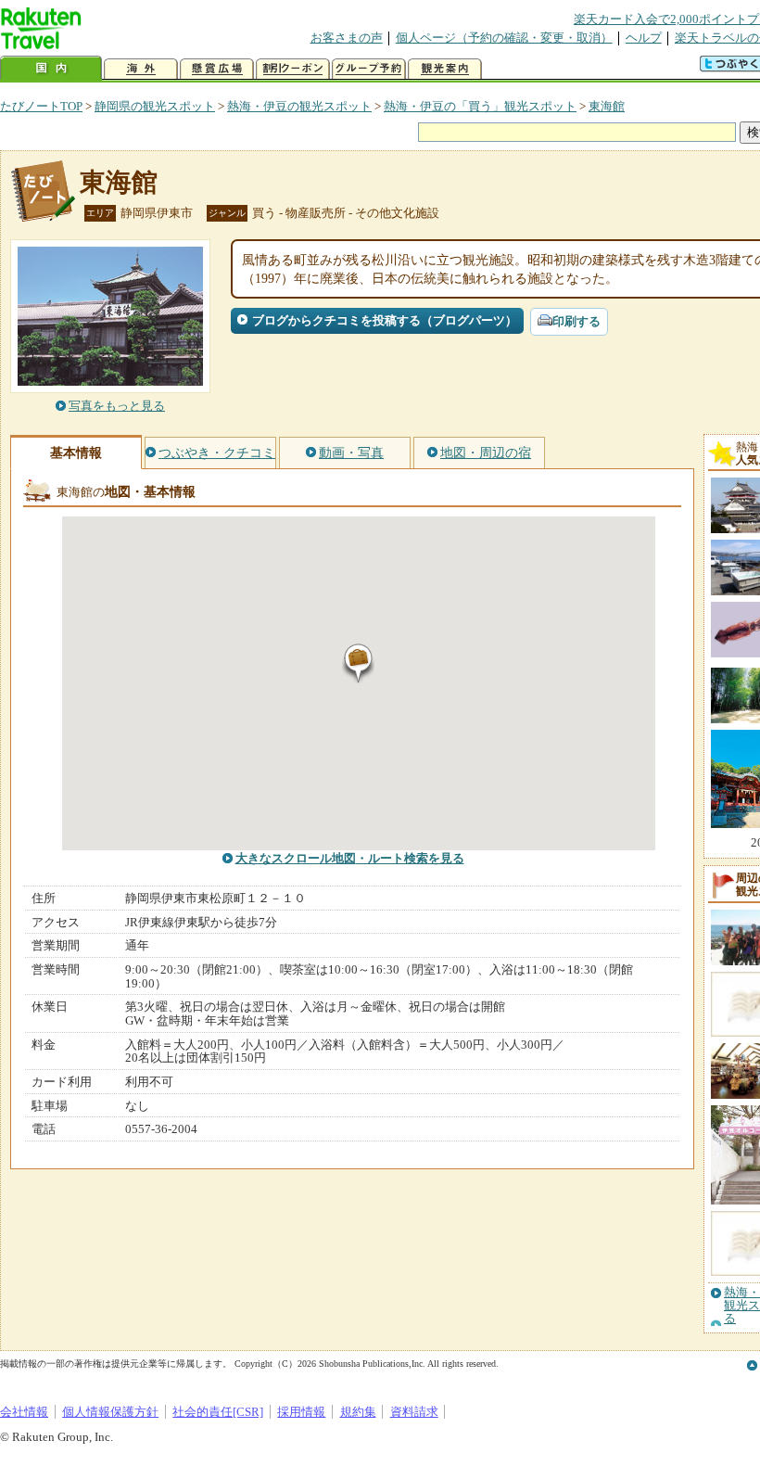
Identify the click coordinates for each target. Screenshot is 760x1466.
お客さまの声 (346, 38)
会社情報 (24, 1412)
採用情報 (301, 1412)
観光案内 (445, 69)
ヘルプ (644, 38)
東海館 (607, 106)
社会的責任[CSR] (217, 1412)
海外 (141, 69)
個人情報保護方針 (110, 1412)
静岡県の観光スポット (155, 106)
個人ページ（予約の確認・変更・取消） (504, 38)
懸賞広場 (217, 69)
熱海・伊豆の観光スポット (299, 106)
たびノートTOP (41, 106)
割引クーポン (293, 69)
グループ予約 (369, 69)
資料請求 (414, 1412)
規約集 (358, 1412)
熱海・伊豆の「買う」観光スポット (480, 106)
